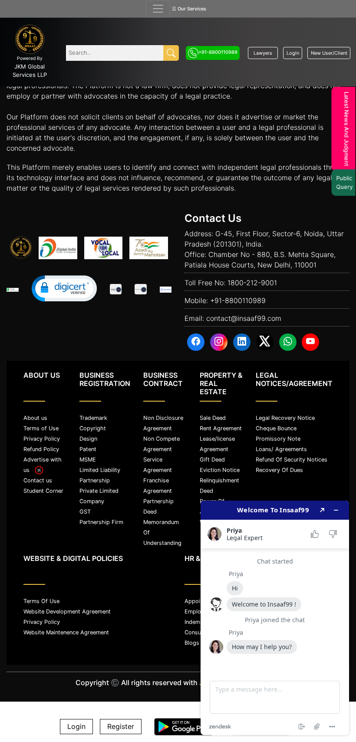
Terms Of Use (41, 601)
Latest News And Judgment (344, 129)
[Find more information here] (275, 618)
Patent (87, 449)
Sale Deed (213, 418)
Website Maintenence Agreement (66, 632)
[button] (64, 288)
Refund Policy (41, 449)
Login (293, 53)
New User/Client (329, 53)
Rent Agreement (221, 428)
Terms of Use (41, 428)
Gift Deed (212, 459)
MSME (87, 459)
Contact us (37, 480)
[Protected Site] (141, 290)
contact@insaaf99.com (243, 318)
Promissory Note (278, 438)
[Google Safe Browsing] (13, 289)
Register (120, 726)
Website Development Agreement (67, 611)
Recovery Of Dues (279, 470)
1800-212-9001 (252, 282)
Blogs (192, 643)
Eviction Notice (220, 470)
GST (85, 511)
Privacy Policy (41, 438)
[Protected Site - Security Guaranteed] (166, 290)
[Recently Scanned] (116, 290)
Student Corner (43, 491)
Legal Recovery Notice (285, 418)
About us (35, 418)
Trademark (93, 418)
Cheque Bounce (276, 428)
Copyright (92, 428)
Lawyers (263, 53)
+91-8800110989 (217, 52)
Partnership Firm (101, 522)
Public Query (342, 182)
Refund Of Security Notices (291, 459)
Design (88, 438)
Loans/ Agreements (281, 449)
